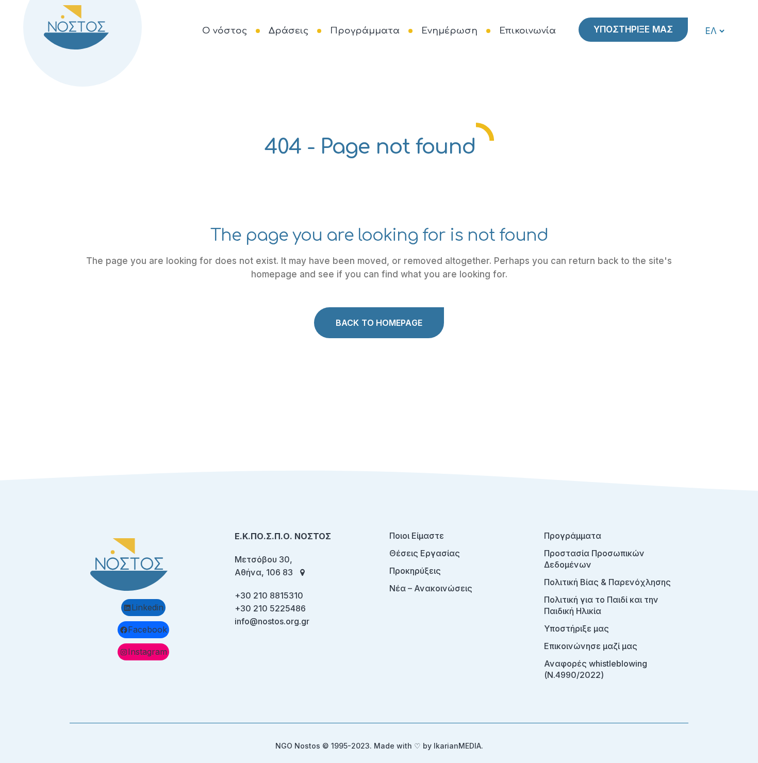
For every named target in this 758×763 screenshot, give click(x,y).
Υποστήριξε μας (576, 628)
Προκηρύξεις (415, 571)
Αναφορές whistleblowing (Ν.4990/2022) (595, 669)
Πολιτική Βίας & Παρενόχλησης (607, 582)
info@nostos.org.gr (272, 621)
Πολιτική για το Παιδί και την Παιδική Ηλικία (601, 605)
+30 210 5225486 (270, 608)
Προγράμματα (572, 535)
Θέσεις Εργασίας (424, 553)
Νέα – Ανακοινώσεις (430, 588)
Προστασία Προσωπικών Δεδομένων (594, 559)
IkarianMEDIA (457, 745)
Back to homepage (379, 323)
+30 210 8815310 (269, 595)
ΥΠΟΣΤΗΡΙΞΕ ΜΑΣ (633, 29)
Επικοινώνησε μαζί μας (590, 646)
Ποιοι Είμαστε (416, 535)
